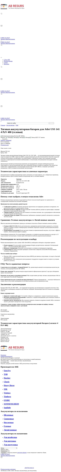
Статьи (6, 62)
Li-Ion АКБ (7, 59)
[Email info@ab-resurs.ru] (12, 36)
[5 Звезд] (32, 137)
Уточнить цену (5, 145)
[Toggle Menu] (1, 57)
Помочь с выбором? (6, 140)
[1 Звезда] (9, 137)
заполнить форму (22, 452)
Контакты (6, 64)
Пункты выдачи (8, 61)
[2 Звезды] (15, 137)
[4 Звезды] (27, 137)
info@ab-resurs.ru (29, 467)
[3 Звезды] (21, 137)
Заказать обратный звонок (8, 39)
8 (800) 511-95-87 (5, 37)
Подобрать (3, 452)
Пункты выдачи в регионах (8, 469)
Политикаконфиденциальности (6, 355)
